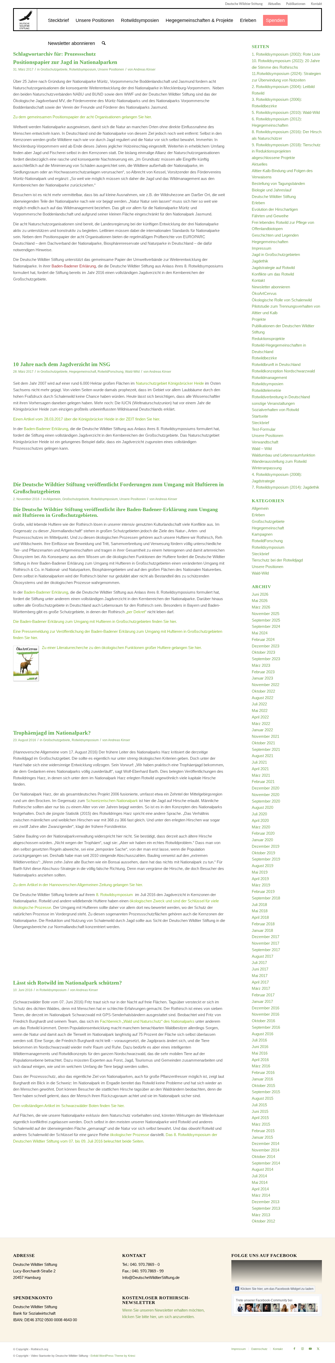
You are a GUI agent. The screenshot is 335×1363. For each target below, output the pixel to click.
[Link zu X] (318, 1349)
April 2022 (260, 717)
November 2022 (265, 684)
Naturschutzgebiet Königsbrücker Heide (170, 383)
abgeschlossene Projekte (273, 157)
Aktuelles (274, 3)
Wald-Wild (132, 371)
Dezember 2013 (265, 1202)
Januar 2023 (262, 678)
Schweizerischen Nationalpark (112, 800)
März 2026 (261, 607)
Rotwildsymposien (267, 384)
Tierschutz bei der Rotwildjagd (277, 560)
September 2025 (266, 620)
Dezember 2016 (265, 1008)
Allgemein (53, 499)
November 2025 (265, 613)
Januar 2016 (262, 1079)
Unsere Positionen (111, 69)
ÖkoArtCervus (264, 293)
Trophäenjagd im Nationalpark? (52, 733)
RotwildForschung (111, 371)
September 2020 (266, 801)
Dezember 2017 (265, 936)
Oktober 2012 (263, 1221)
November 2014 (265, 1150)
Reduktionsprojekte (268, 338)
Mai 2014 (259, 1182)
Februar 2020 (263, 833)
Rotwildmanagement (269, 377)
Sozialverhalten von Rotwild (275, 409)
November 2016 (265, 1014)
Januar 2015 (262, 1137)
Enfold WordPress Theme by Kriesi (113, 1355)
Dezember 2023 (265, 646)
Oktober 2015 (263, 1085)
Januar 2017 (262, 1001)
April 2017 (260, 982)
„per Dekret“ (136, 612)
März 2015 (261, 1124)
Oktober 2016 (263, 1021)
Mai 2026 (259, 600)
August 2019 (262, 865)
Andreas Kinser (144, 69)
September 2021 (266, 749)
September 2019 (266, 859)
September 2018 (266, 898)
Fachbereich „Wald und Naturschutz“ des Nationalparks (148, 1021)
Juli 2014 (259, 1176)
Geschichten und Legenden (275, 235)
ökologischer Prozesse (129, 1134)
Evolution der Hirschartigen (275, 209)
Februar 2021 (263, 781)
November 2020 (265, 794)
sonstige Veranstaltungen (273, 403)
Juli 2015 (259, 1105)
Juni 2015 (260, 1111)
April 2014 (260, 1189)
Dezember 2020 (265, 788)
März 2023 (261, 665)
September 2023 (266, 659)
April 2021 (260, 769)
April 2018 (260, 917)
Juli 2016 (259, 1040)
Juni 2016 (260, 1046)
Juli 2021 (259, 762)
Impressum (261, 248)
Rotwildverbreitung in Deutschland (281, 397)
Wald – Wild (262, 448)
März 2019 (261, 885)
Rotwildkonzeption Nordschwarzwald (283, 371)
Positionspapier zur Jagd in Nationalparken (65, 62)
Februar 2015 (263, 1130)
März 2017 (261, 988)
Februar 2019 (263, 891)
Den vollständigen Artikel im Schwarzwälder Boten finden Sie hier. (69, 1105)
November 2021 (265, 736)
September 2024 (266, 626)
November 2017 (265, 943)
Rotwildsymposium (82, 69)
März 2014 (261, 1195)
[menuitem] (243, 4)
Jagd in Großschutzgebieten (276, 254)
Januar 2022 (262, 730)
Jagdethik (260, 261)
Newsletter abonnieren (271, 287)
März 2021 (261, 775)
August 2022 (262, 697)
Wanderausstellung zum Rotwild (279, 461)
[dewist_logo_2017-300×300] (25, 19)
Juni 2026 (260, 594)
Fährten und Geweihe (270, 216)
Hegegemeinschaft (82, 371)
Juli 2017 (259, 962)
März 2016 (261, 1066)
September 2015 (266, 1092)
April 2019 (260, 878)
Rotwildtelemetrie (266, 390)
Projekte (259, 319)
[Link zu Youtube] (310, 1349)
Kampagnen (262, 534)
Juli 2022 (259, 704)
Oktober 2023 (263, 652)
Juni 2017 (260, 969)
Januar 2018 (262, 930)
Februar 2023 (263, 672)
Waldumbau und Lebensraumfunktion (283, 455)
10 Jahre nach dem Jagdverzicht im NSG (61, 364)
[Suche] (103, 43)
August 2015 (262, 1098)
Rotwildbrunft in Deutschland (276, 364)
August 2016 (262, 1034)
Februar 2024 (263, 639)
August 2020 (262, 807)
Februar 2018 (263, 924)
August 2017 (262, 956)
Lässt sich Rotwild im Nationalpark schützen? (67, 983)
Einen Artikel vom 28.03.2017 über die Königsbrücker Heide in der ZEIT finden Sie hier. (86, 419)
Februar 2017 (263, 995)
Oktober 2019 (263, 853)
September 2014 (266, 1163)
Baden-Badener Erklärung (46, 428)
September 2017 (266, 949)
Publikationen (295, 3)
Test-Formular (264, 429)
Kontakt (316, 3)
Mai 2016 (259, 1053)
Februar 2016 (263, 1072)
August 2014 (262, 1169)
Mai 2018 (259, 911)
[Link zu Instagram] (302, 1349)
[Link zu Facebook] (294, 1349)
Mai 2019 (259, 872)
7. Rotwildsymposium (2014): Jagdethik (285, 487)
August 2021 (262, 755)
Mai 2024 (259, 633)
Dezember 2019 (265, 846)
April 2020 (260, 820)
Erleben (258, 203)
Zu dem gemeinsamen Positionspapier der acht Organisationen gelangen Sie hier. (82, 117)
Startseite (260, 416)
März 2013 (261, 1215)
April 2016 (260, 1059)
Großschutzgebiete (54, 69)
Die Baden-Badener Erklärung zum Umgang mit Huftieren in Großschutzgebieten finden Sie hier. (95, 621)
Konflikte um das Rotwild (273, 274)
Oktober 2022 (263, 691)
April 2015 (260, 1117)
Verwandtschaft (265, 442)
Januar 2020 (262, 840)
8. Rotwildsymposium (115, 894)
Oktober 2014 (263, 1156)
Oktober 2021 (263, 743)
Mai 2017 (259, 975)
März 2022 (261, 723)
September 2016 (266, 1027)
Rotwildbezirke (264, 358)
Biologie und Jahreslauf (271, 190)
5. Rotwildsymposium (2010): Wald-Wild (286, 112)
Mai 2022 (259, 710)
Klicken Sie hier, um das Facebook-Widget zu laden (277, 1289)
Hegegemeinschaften (270, 241)
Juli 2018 (259, 904)
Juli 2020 (259, 814)
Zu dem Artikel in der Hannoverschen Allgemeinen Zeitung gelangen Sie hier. (78, 884)
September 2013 (266, 1208)
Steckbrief (260, 422)
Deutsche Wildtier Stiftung (244, 3)
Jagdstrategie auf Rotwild (273, 267)
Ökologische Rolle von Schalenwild (282, 300)
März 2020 (261, 827)
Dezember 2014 (265, 1143)
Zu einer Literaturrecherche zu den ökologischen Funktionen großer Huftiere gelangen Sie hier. (122, 647)
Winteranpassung (267, 468)
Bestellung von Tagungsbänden (278, 183)
